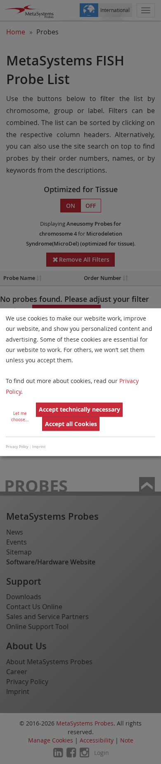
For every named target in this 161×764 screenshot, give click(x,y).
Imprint (38, 447)
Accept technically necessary (79, 410)
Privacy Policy (17, 447)
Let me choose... (20, 416)
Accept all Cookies (71, 424)
